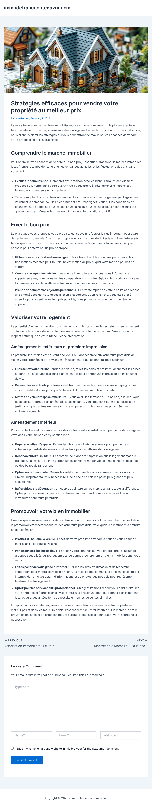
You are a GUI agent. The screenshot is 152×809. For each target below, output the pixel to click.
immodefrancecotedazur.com (37, 8)
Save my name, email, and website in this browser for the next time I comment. (67, 748)
